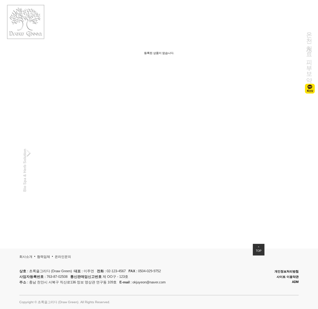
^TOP (258, 249)
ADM (295, 282)
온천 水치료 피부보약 (309, 54)
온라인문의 (63, 257)
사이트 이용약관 (288, 277)
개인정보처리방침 (286, 271)
